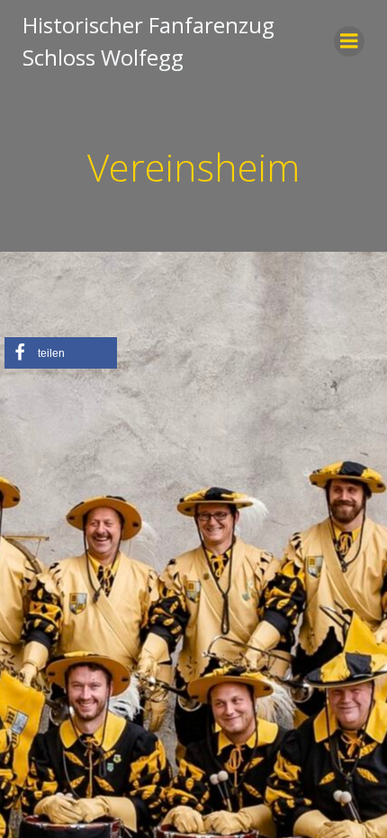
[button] (60, 353)
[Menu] (349, 41)
